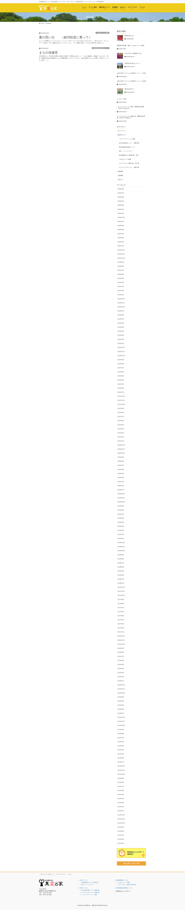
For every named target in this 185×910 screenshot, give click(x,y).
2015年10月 (121, 693)
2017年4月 (121, 620)
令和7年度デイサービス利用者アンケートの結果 (131, 81)
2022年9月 (121, 359)
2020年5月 (121, 473)
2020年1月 (121, 489)
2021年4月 (121, 429)
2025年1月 (121, 246)
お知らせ (120, 179)
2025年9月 (121, 221)
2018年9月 (121, 555)
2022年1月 (121, 392)
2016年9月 (121, 648)
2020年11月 (121, 449)
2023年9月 (121, 311)
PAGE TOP (179, 881)
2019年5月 (121, 522)
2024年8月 (121, 266)
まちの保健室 (48, 52)
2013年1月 (121, 811)
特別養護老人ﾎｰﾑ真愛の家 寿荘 (128, 155)
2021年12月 (121, 396)
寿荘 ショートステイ (125, 151)
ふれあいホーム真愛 (102, 33)
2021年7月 (121, 416)
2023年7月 (121, 319)
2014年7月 (121, 737)
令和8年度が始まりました (132, 63)
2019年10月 (121, 502)
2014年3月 (121, 754)
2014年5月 (121, 746)
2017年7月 (121, 607)
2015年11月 (121, 689)
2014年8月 (121, 733)
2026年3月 (121, 205)
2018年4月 (121, 575)
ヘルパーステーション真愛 (127, 139)
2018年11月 (121, 546)
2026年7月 (121, 193)
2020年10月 (121, 453)
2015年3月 (121, 713)
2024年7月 (121, 270)
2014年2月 (121, 758)
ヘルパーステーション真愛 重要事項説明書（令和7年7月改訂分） (130, 107)
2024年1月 (121, 294)
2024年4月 (121, 282)
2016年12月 (121, 636)
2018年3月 (121, 579)
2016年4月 (121, 668)
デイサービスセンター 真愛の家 (129, 167)
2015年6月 (121, 701)
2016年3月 (121, 672)
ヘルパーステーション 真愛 (89, 894)
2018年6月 (121, 567)
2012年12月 (121, 815)
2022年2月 (121, 388)
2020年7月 (121, 465)
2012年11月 (121, 819)
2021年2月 (121, 437)
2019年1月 (121, 538)
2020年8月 (121, 461)
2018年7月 (121, 563)
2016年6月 (121, 660)
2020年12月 (121, 445)
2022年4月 (121, 380)
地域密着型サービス (122, 880)
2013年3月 (121, 802)
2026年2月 (121, 209)
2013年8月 (121, 782)
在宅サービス (83, 888)
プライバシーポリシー (47, 874)
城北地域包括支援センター (100, 48)
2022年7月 (121, 368)
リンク (70, 874)
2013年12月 (121, 766)
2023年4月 (121, 331)
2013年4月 (121, 798)
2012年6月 (121, 839)
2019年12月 (121, 494)
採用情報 (120, 171)
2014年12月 (121, 717)
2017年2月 (121, 628)
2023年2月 (121, 339)
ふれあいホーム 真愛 (124, 882)
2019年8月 (121, 510)
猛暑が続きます (129, 35)
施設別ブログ (122, 135)
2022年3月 (121, 384)
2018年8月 (121, 559)
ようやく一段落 (121, 99)
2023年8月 (121, 315)
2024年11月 (121, 254)
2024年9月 (121, 262)
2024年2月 (121, 290)
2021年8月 (121, 412)
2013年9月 (121, 778)
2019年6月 (121, 518)
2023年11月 (121, 303)
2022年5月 (121, 376)
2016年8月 (121, 652)
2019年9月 (121, 506)
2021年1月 (121, 441)
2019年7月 (121, 514)
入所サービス (83, 880)
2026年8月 (121, 189)
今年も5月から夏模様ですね (133, 53)
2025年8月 (121, 225)
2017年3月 (121, 624)
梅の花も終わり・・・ (131, 89)
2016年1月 (121, 680)
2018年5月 (121, 571)
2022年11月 (121, 351)
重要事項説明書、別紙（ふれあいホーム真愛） (131, 45)
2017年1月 (121, 632)
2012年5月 (121, 843)
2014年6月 (121, 741)
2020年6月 (121, 469)
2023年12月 (121, 299)
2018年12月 (121, 542)
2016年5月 (121, 664)
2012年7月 (121, 835)
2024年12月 (121, 250)
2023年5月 (121, 327)
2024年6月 (121, 274)
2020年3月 (121, 481)
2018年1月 (121, 583)
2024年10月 (121, 258)
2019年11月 (121, 498)
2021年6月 (121, 420)
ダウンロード (122, 131)
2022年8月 (121, 363)
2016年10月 (121, 644)
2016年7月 (121, 656)
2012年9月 (121, 827)
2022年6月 (121, 372)
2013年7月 (121, 786)
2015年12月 (121, 685)
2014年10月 (121, 725)
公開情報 (120, 175)
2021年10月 (121, 404)
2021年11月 (121, 400)
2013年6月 (121, 790)
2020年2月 (121, 485)
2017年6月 (121, 611)
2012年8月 (121, 831)
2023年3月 (121, 335)
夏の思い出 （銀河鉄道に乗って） (65, 37)
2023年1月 (121, 343)
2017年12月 (121, 587)
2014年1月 (121, 762)
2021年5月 (121, 425)
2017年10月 (121, 595)
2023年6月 (121, 323)
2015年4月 (121, 709)
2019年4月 (121, 526)
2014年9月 (121, 729)
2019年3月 (121, 530)
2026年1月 (121, 213)
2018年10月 (121, 550)
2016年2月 (121, 676)
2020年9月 (121, 457)
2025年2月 (121, 242)
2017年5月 (121, 615)
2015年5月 (121, 705)
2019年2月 (121, 534)
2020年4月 (121, 477)
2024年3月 (121, 286)
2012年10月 (121, 823)
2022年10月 (121, 355)
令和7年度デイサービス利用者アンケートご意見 (131, 73)
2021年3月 (121, 433)
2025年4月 (121, 233)
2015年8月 (121, 697)
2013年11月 (121, 770)
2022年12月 (121, 347)
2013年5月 (121, 794)
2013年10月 (121, 774)
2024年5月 (121, 278)
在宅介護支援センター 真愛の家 (129, 143)
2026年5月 (121, 197)
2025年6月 (121, 229)
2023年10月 (121, 307)
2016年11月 (121, 640)
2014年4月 (121, 750)
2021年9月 (121, 408)
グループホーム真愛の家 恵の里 (129, 163)
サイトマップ (61, 874)
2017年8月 (121, 603)
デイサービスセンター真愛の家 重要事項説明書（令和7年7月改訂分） (131, 117)
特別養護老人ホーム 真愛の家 (90, 882)
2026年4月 (121, 201)
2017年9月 (121, 599)
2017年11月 (121, 591)
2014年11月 (121, 721)
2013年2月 (121, 806)
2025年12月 (121, 217)
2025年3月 (121, 237)
